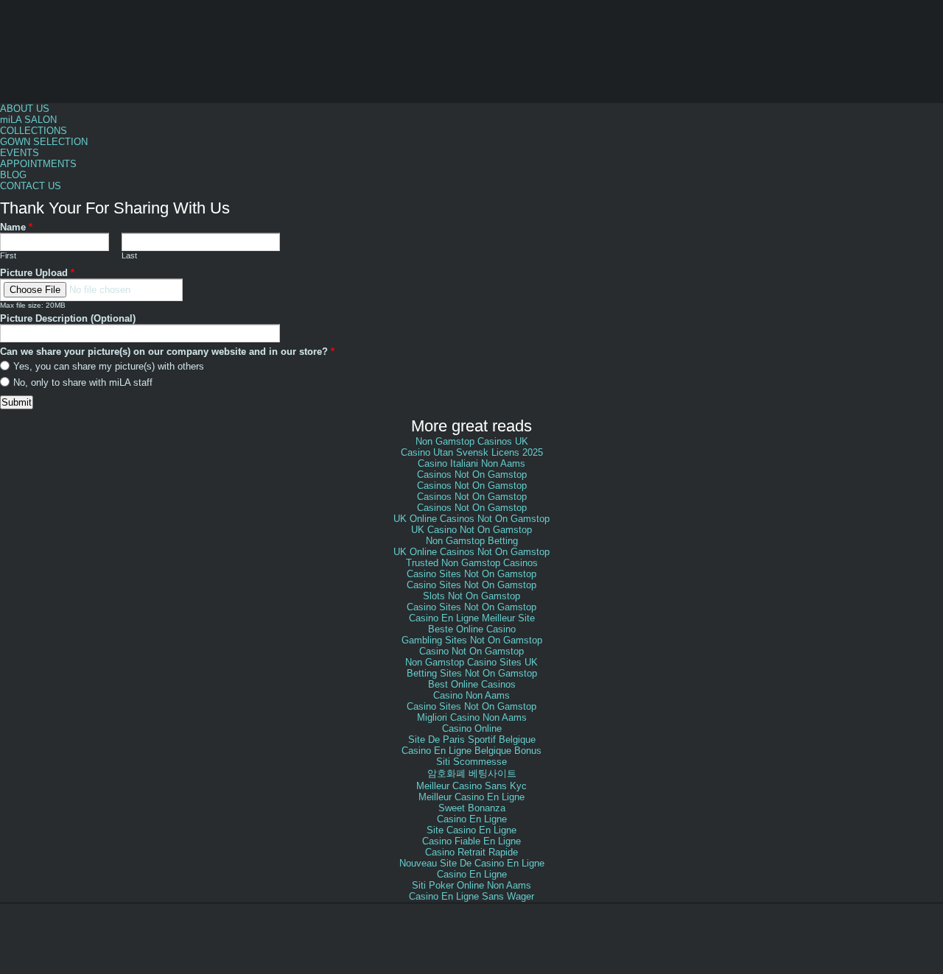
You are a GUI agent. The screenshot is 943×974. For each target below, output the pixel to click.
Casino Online (472, 728)
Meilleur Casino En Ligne (471, 796)
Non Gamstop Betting (472, 540)
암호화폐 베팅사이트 (471, 773)
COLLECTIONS (33, 130)
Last (129, 255)
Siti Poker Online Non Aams (471, 885)
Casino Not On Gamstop (471, 651)
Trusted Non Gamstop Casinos (472, 562)
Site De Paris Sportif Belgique (472, 739)
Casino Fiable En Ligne (471, 841)
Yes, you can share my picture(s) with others (108, 366)
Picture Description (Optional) (68, 318)
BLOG (13, 174)
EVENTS (19, 152)
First (8, 255)
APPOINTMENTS (38, 163)
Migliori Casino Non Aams (472, 717)
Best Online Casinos (472, 684)
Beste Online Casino (472, 629)
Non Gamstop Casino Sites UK (471, 662)
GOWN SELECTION (44, 141)
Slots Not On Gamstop (471, 595)
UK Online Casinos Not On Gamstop (471, 518)
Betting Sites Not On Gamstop (472, 673)
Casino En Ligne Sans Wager (471, 896)
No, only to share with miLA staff (83, 382)
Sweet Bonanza (471, 808)
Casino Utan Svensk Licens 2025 (472, 452)
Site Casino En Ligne (471, 830)
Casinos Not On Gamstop (472, 474)
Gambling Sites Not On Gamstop (472, 640)
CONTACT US (30, 185)
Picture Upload (37, 272)
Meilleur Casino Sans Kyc (471, 785)
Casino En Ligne (472, 819)
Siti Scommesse (471, 761)
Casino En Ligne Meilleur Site (472, 618)
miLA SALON (28, 119)
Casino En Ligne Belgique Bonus (471, 750)
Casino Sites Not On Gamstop (471, 573)
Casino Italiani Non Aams (471, 463)
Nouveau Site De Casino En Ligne (471, 863)
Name (16, 227)
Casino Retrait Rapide (471, 852)
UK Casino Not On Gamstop (471, 529)
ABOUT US (24, 108)
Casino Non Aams (471, 695)
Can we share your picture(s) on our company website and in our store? (167, 351)
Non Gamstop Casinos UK (472, 441)
